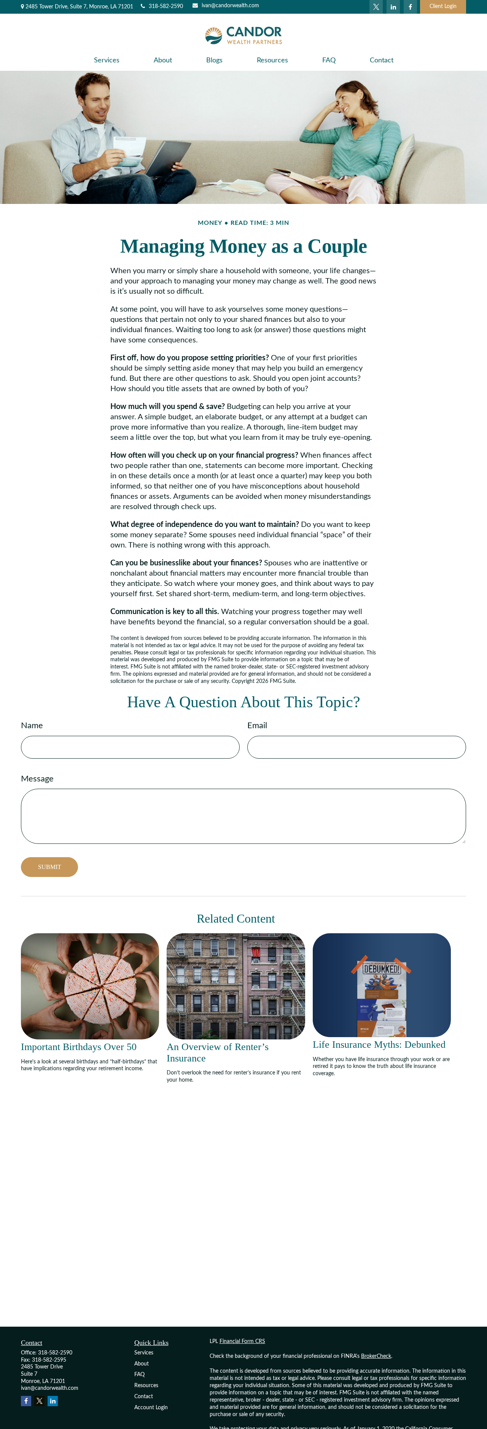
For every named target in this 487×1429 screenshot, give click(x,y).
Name (32, 725)
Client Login (443, 6)
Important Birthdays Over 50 (79, 1046)
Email (257, 725)
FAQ (139, 1374)
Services (143, 1353)
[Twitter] (376, 7)
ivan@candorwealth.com (230, 5)
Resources (146, 1385)
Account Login (151, 1407)
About (141, 1364)
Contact (143, 1396)
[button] (107, 60)
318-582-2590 (166, 6)
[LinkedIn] (393, 7)
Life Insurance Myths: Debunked (379, 1044)
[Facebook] (410, 7)
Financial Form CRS (242, 1341)
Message (37, 779)
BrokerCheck (376, 1356)
